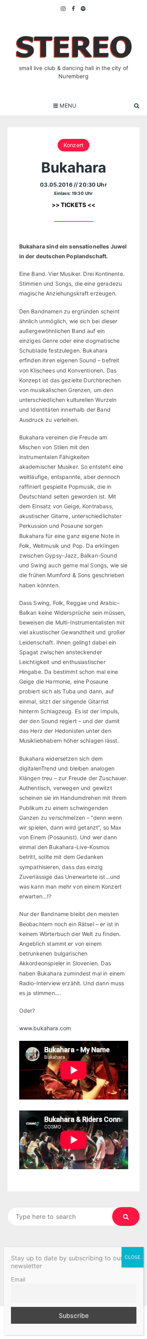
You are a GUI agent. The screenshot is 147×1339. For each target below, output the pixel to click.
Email (18, 1279)
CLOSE (132, 1257)
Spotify (83, 8)
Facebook (73, 8)
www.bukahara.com (45, 1028)
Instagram (63, 8)
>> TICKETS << (74, 205)
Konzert (73, 145)
